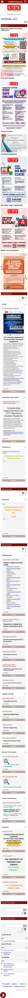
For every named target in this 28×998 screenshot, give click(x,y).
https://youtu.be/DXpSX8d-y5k (13, 578)
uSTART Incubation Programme (11, 308)
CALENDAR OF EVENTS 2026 (10, 882)
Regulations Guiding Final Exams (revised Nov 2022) (11, 620)
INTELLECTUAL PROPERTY (9, 738)
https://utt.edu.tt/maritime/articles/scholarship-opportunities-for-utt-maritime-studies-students (13, 433)
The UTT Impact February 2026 (10, 756)
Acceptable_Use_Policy (8, 698)
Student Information (6, 545)
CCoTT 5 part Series (8, 950)
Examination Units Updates (8, 902)
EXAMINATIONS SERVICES (9, 651)
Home (16, 14)
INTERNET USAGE (7, 724)
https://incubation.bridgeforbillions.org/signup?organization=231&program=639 (13, 379)
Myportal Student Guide (9, 941)
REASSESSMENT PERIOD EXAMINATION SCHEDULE (9, 665)
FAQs (4, 504)
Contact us (23, 984)
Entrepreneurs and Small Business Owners (11, 452)
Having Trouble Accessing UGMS (11, 559)
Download (18, 391)
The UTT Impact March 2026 (10, 776)
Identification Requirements (9, 636)
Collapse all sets (22, 300)
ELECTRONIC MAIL (7, 711)
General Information (6, 293)
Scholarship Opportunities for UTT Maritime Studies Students (11, 402)
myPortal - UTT (9, 18)
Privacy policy (6, 984)
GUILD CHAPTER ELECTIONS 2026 (11, 802)
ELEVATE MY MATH (8, 831)
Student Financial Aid (6, 489)
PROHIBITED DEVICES (8, 680)
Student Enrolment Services (8, 918)
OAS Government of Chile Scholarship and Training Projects (8, 965)
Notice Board (4, 25)
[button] (24, 910)
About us (15, 984)
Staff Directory (7, 986)
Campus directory (19, 986)
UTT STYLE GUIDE (7, 856)
